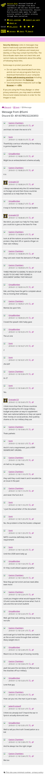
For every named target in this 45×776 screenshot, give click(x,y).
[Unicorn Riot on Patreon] (33, 27)
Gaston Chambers (16, 123)
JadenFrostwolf (15, 706)
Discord (7, 107)
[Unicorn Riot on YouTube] (29, 27)
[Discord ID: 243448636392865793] (5, 124)
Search (30, 31)
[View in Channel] (30, 125)
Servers (12, 31)
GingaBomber (14, 153)
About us (12, 23)
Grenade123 (14, 182)
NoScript (30, 80)
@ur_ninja (13, 27)
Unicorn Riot (12, 3)
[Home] (3, 31)
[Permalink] (33, 125)
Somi (17, 107)
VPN (20, 85)
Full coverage (15, 20)
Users (21, 31)
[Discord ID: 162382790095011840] (5, 138)
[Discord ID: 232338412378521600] (5, 182)
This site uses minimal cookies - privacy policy (24, 772)
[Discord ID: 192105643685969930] (5, 707)
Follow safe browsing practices (20, 77)
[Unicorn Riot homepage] (3, 5)
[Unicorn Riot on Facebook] (20, 27)
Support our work (32, 20)
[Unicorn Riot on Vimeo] (24, 27)
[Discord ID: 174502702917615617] (5, 154)
